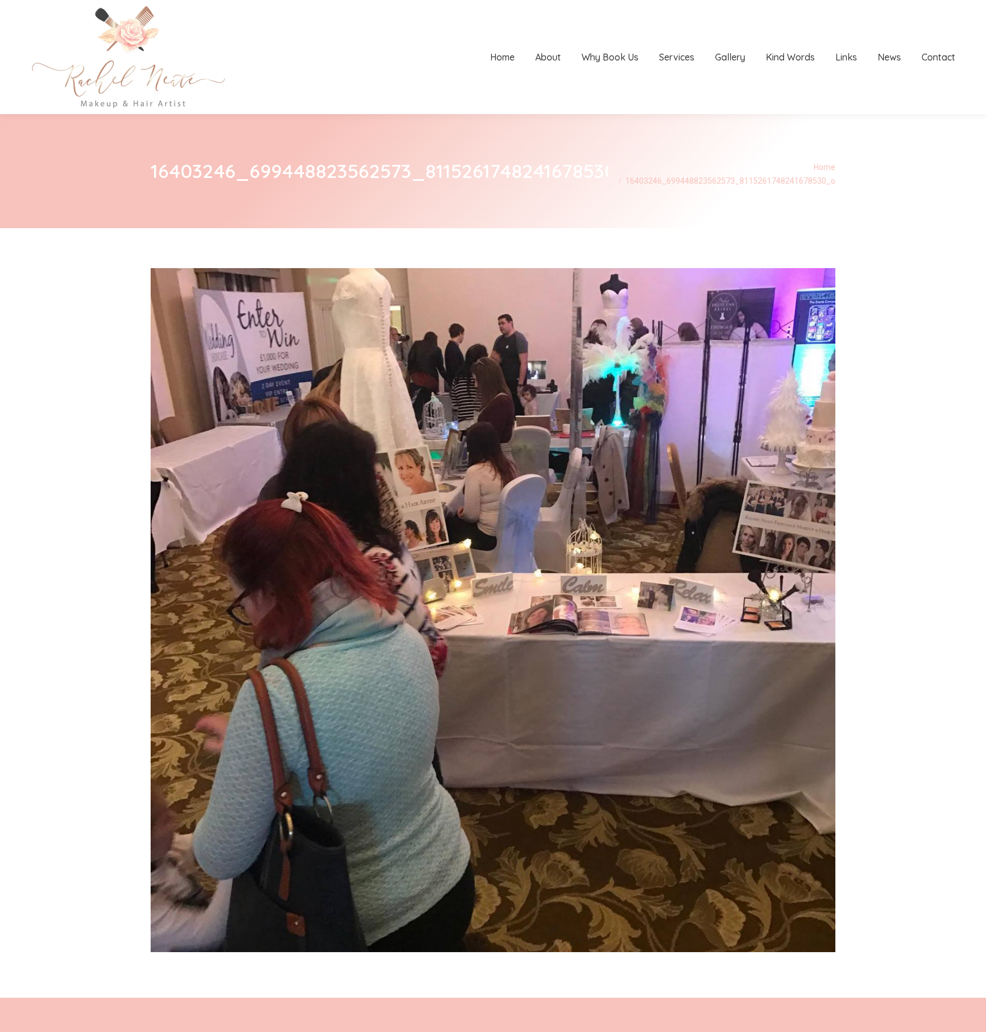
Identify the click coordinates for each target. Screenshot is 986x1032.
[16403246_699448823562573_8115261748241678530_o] (493, 610)
